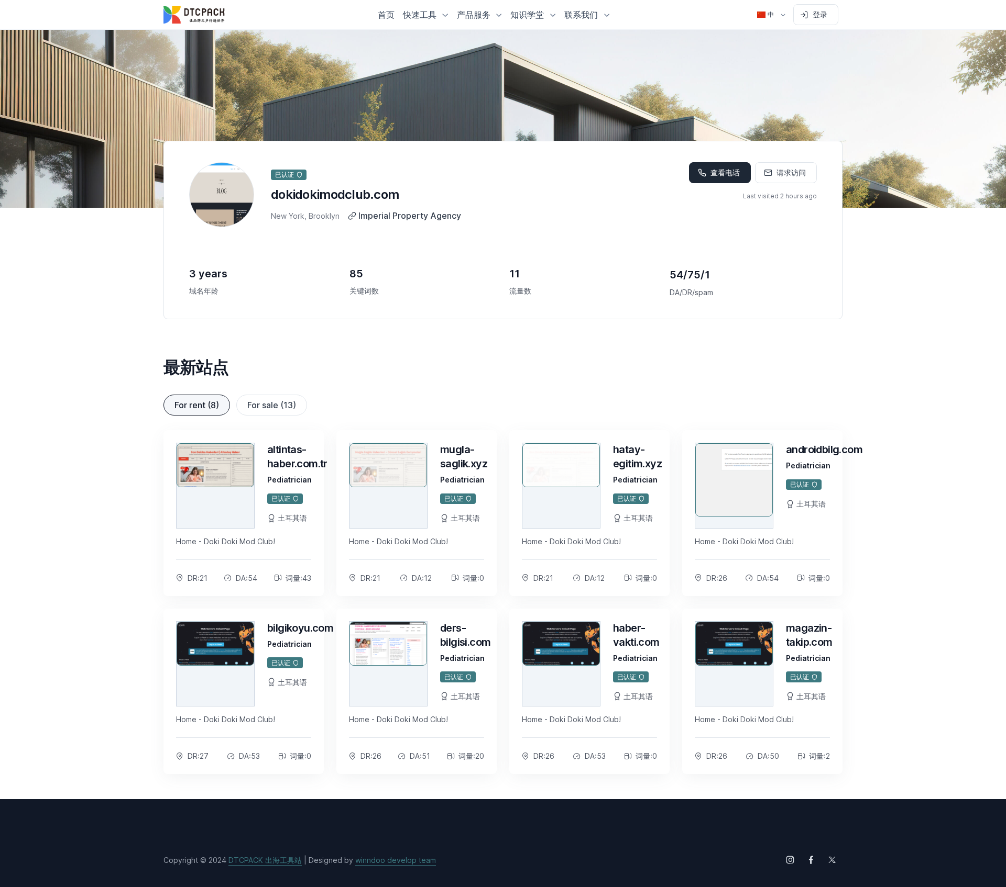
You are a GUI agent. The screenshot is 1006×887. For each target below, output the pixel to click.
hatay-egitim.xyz (637, 456)
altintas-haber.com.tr (297, 456)
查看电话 (725, 172)
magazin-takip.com (809, 635)
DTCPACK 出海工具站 (265, 860)
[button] (426, 14)
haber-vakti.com (636, 635)
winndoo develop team (395, 860)
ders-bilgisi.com (465, 635)
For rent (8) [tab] (196, 405)
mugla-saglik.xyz (463, 456)
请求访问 (791, 172)
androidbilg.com (824, 449)
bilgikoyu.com (300, 628)
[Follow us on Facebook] (811, 859)
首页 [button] (386, 14)
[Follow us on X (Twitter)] (832, 859)
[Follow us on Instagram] (790, 859)
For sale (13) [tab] (271, 405)
